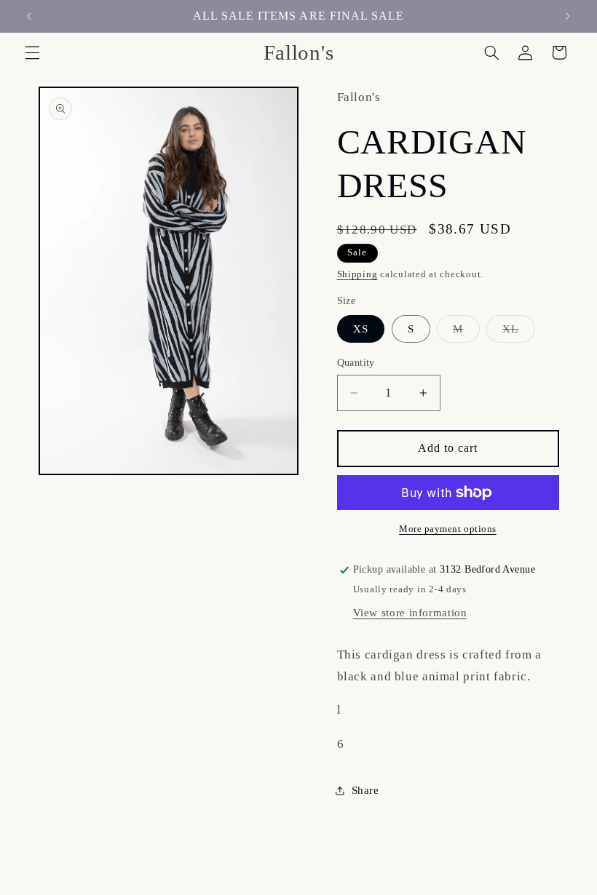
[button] (32, 52)
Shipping (357, 274)
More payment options (448, 529)
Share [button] (365, 790)
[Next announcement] (568, 16)
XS (360, 329)
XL (518, 332)
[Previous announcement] (29, 16)
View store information (410, 612)
